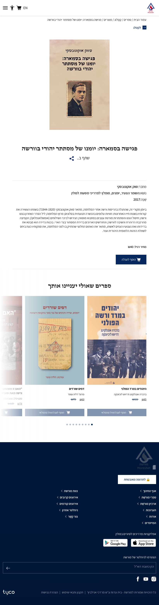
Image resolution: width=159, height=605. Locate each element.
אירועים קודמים (69, 504)
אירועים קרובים (69, 497)
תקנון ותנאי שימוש (72, 592)
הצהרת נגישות (49, 592)
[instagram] (153, 579)
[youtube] (145, 579)
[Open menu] (5, 7)
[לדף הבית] (150, 8)
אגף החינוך (149, 491)
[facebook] (138, 579)
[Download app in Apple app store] (143, 542)
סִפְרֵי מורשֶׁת (149, 497)
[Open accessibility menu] (12, 7)
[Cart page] (18, 7)
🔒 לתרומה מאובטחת (137, 479)
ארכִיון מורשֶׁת (148, 504)
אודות (152, 516)
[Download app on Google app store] (115, 542)
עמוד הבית (140, 20)
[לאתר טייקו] (9, 592)
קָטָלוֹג (117, 20)
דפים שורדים (76, 389)
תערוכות (151, 510)
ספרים (127, 20)
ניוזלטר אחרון (70, 510)
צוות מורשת (71, 491)
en (25, 7)
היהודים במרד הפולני (133, 389)
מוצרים (108, 20)
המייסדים (150, 523)
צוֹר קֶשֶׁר (73, 516)
